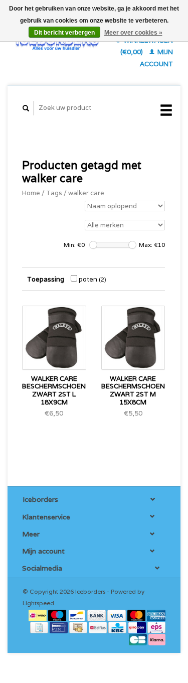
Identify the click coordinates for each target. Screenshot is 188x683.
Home (31, 193)
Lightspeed (38, 603)
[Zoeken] (26, 108)
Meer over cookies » (133, 32)
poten (91, 279)
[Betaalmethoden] (38, 615)
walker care (86, 193)
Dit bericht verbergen (64, 32)
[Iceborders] (57, 42)
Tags (54, 193)
